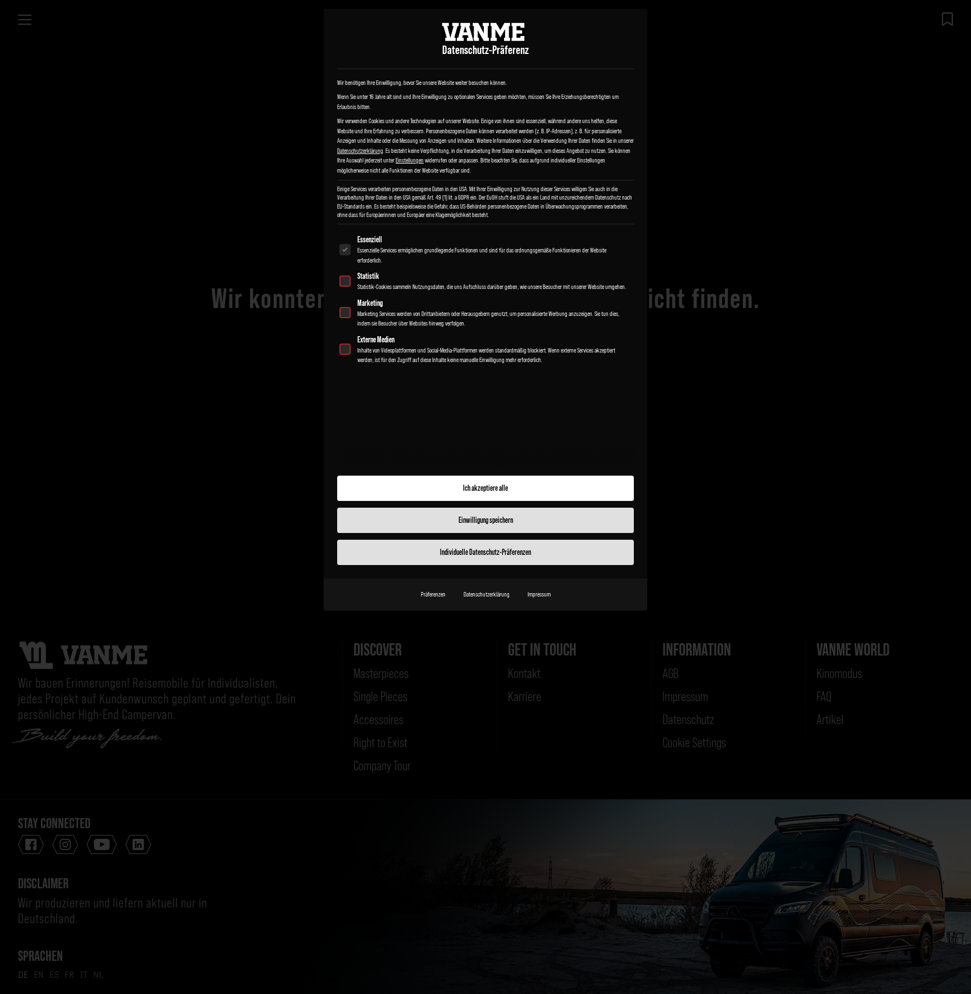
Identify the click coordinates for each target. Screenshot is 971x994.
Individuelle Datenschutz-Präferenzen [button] (485, 552)
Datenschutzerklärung (360, 151)
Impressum (539, 594)
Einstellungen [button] (410, 160)
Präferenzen (433, 594)
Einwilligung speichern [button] (486, 520)
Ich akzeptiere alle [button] (485, 488)
